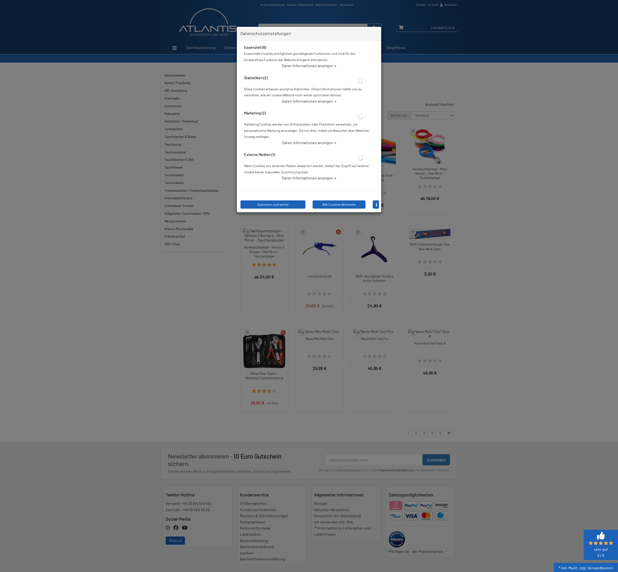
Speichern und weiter (273, 204)
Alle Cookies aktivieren (339, 204)
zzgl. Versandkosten (596, 567)
